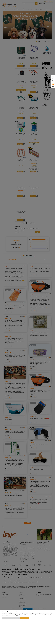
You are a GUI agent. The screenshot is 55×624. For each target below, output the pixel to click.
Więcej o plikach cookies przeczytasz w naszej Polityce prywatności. (12, 615)
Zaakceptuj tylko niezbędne (7, 617)
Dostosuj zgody (16, 617)
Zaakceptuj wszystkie (24, 617)
